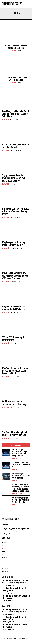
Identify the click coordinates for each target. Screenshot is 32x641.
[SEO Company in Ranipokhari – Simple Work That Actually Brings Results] (6, 452)
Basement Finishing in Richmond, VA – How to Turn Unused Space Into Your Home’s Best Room (20, 488)
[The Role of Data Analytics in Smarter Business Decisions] (16, 420)
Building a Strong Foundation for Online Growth (15, 146)
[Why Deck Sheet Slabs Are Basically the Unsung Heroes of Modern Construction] (16, 261)
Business (5, 119)
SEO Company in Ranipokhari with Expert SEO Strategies (21, 476)
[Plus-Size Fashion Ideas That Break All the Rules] (16, 66)
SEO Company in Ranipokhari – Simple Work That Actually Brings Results (20, 452)
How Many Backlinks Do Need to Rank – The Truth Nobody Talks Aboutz (15, 114)
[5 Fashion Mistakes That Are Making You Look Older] (16, 34)
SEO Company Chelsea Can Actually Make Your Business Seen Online (20, 500)
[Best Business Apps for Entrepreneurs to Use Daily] (16, 389)
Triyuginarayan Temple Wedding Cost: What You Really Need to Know (13, 178)
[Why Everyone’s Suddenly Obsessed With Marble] (16, 230)
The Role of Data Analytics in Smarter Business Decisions (15, 433)
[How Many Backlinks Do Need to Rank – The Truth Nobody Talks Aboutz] (16, 99)
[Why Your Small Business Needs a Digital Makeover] (16, 294)
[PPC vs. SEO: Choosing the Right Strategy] (16, 325)
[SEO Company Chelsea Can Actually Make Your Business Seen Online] (6, 501)
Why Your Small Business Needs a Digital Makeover (13, 308)
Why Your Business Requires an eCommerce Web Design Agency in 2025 (15, 371)
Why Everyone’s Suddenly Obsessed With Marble (13, 243)
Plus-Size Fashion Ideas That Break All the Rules (16, 78)
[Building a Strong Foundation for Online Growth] (16, 133)
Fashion (14, 50)
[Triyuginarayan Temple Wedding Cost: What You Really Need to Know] (16, 163)
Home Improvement (17, 493)
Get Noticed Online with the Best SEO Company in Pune (21, 464)
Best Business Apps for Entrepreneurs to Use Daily (14, 403)
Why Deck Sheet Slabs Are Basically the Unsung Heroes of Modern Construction (15, 276)
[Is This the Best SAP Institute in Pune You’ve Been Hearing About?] (16, 197)
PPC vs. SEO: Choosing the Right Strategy (14, 338)
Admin (19, 50)
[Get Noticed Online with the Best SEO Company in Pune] (6, 465)
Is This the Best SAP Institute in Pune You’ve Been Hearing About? (15, 211)
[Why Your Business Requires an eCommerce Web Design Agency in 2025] (16, 356)
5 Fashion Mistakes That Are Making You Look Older (16, 47)
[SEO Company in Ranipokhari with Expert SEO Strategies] (6, 476)
